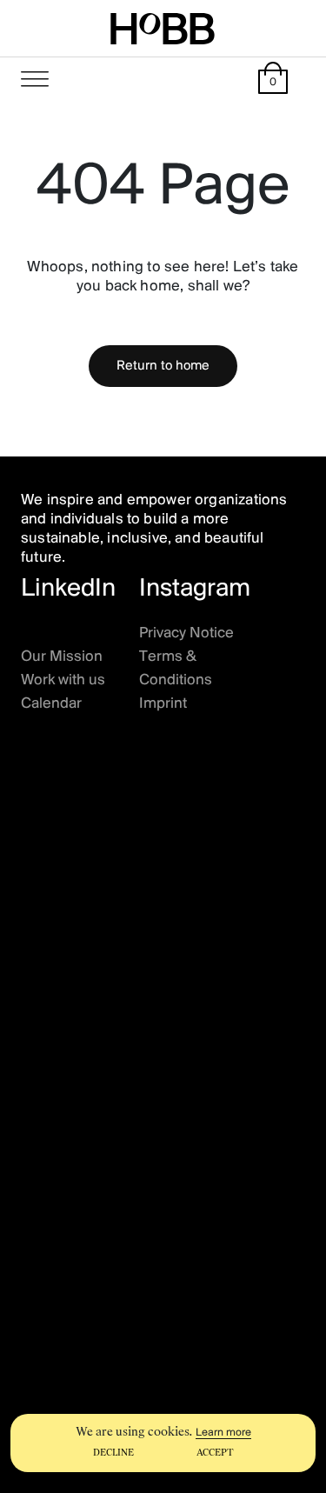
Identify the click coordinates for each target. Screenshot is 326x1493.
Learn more (223, 1432)
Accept (215, 1452)
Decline (113, 1452)
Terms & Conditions (175, 669)
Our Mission (62, 657)
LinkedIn (68, 589)
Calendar (51, 704)
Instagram (194, 589)
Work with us (63, 681)
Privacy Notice (186, 634)
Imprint (163, 704)
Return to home (163, 366)
